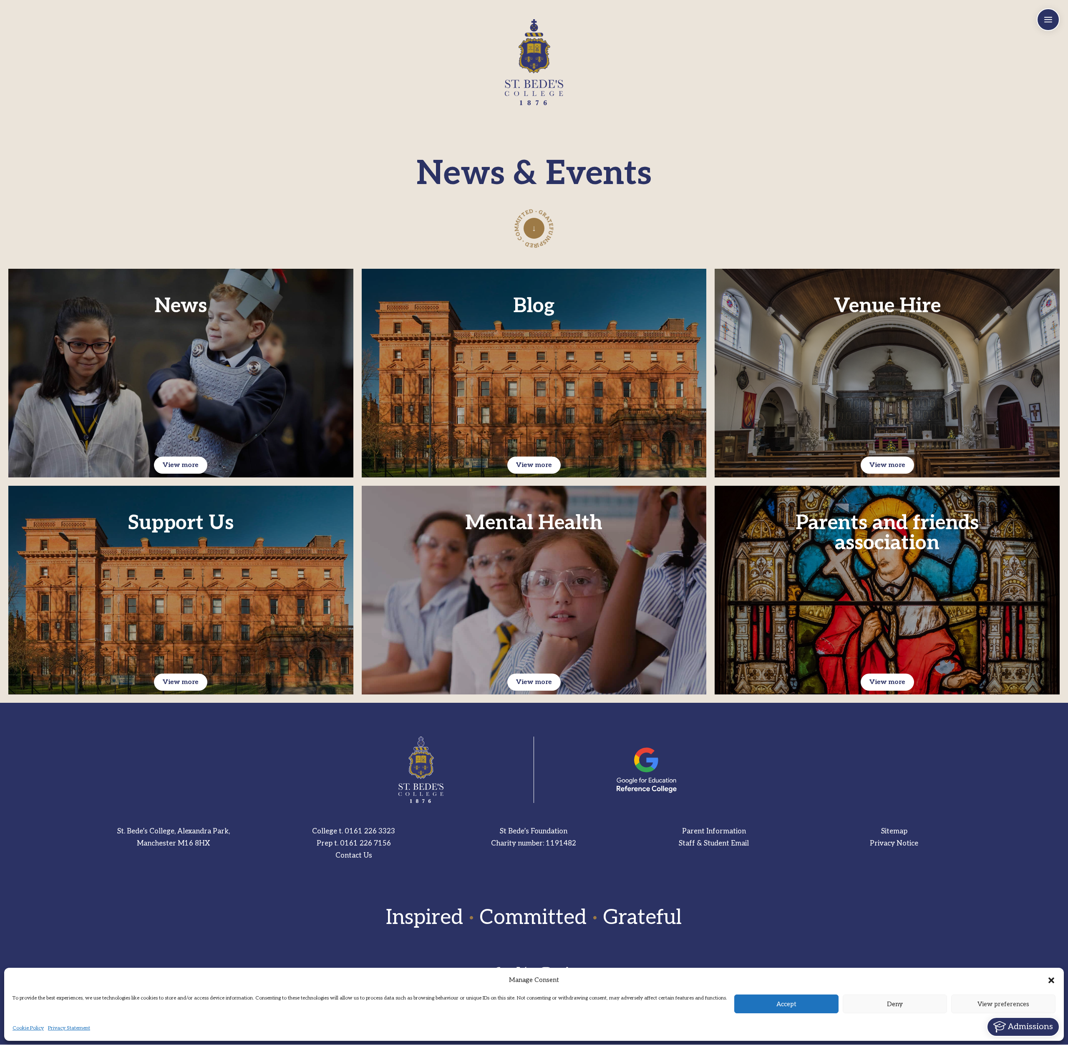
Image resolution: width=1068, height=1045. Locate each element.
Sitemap (894, 831)
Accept (786, 1004)
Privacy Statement (69, 1028)
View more (181, 465)
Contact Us (353, 855)
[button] (1051, 980)
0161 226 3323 (370, 831)
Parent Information (714, 831)
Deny (895, 1004)
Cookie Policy (28, 1028)
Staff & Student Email (714, 843)
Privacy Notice (894, 843)
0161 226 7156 (365, 843)
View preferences (1003, 1004)
